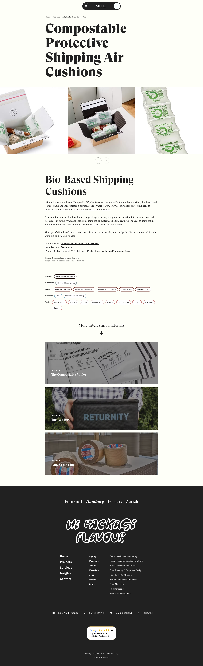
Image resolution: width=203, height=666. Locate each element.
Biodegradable (59, 302)
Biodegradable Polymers (84, 289)
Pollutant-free (123, 302)
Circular (84, 302)
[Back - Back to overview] (86, 6)
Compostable (97, 302)
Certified (73, 302)
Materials (56, 17)
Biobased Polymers (62, 289)
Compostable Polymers (107, 289)
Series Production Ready (65, 276)
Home (48, 17)
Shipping (57, 308)
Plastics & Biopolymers (66, 283)
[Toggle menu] (117, 6)
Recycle (137, 302)
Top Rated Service (98, 633)
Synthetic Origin (143, 289)
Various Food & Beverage (75, 296)
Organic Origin (126, 289)
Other (58, 296)
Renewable (149, 302)
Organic (110, 302)
